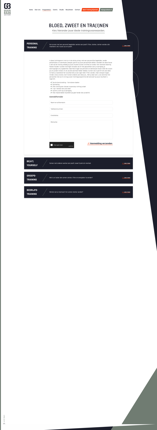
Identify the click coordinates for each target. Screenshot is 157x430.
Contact (77, 10)
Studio (61, 10)
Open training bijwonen (90, 10)
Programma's (46, 10)
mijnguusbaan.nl (106, 10)
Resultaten (69, 10)
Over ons (37, 10)
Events (55, 10)
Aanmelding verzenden (101, 143)
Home (31, 10)
